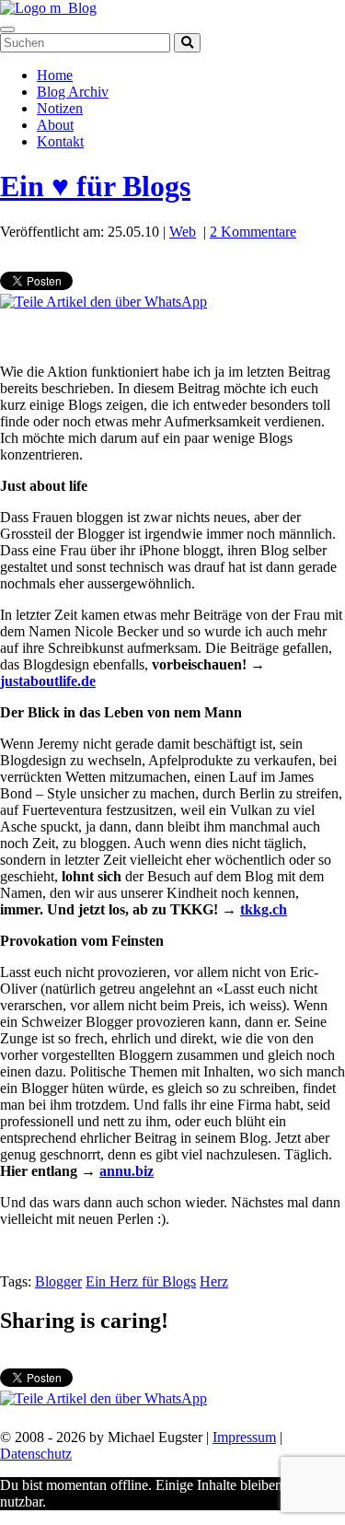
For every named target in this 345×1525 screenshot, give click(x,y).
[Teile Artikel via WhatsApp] (103, 301)
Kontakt (60, 141)
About (55, 125)
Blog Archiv (73, 91)
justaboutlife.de (48, 681)
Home (55, 75)
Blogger (58, 1281)
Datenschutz (36, 1453)
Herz (214, 1281)
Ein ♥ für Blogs (95, 186)
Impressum (244, 1437)
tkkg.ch (263, 909)
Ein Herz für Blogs (141, 1281)
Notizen (60, 108)
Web (182, 231)
